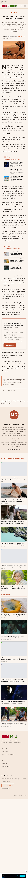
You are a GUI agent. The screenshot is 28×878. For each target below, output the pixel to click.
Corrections (4, 769)
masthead (9, 403)
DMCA (25, 795)
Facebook (10, 390)
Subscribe (4, 1)
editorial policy (17, 446)
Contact (3, 772)
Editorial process (21, 36)
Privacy (15, 795)
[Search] (21, 6)
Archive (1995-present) (7, 754)
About (3, 761)
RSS (9, 788)
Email (15, 390)
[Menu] (25, 5)
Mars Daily (4, 749)
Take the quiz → (9, 345)
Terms (20, 795)
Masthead (4, 764)
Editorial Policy (5, 766)
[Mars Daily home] (9, 6)
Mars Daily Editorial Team (10, 36)
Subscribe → (8, 785)
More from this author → (14, 449)
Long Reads (4, 751)
